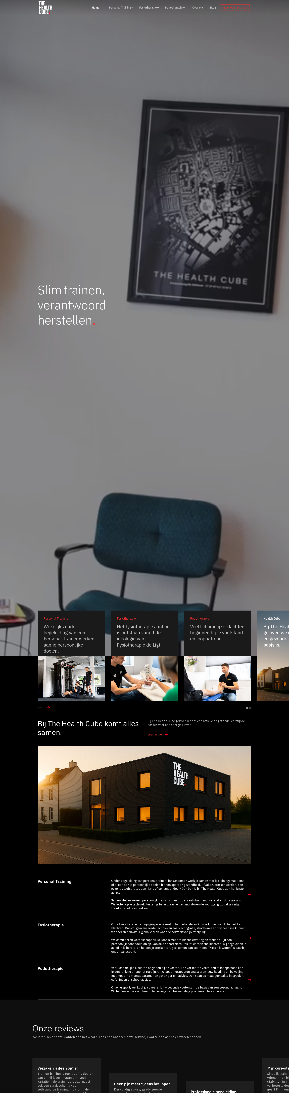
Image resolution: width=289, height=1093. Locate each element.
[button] (121, 8)
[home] (45, 7)
